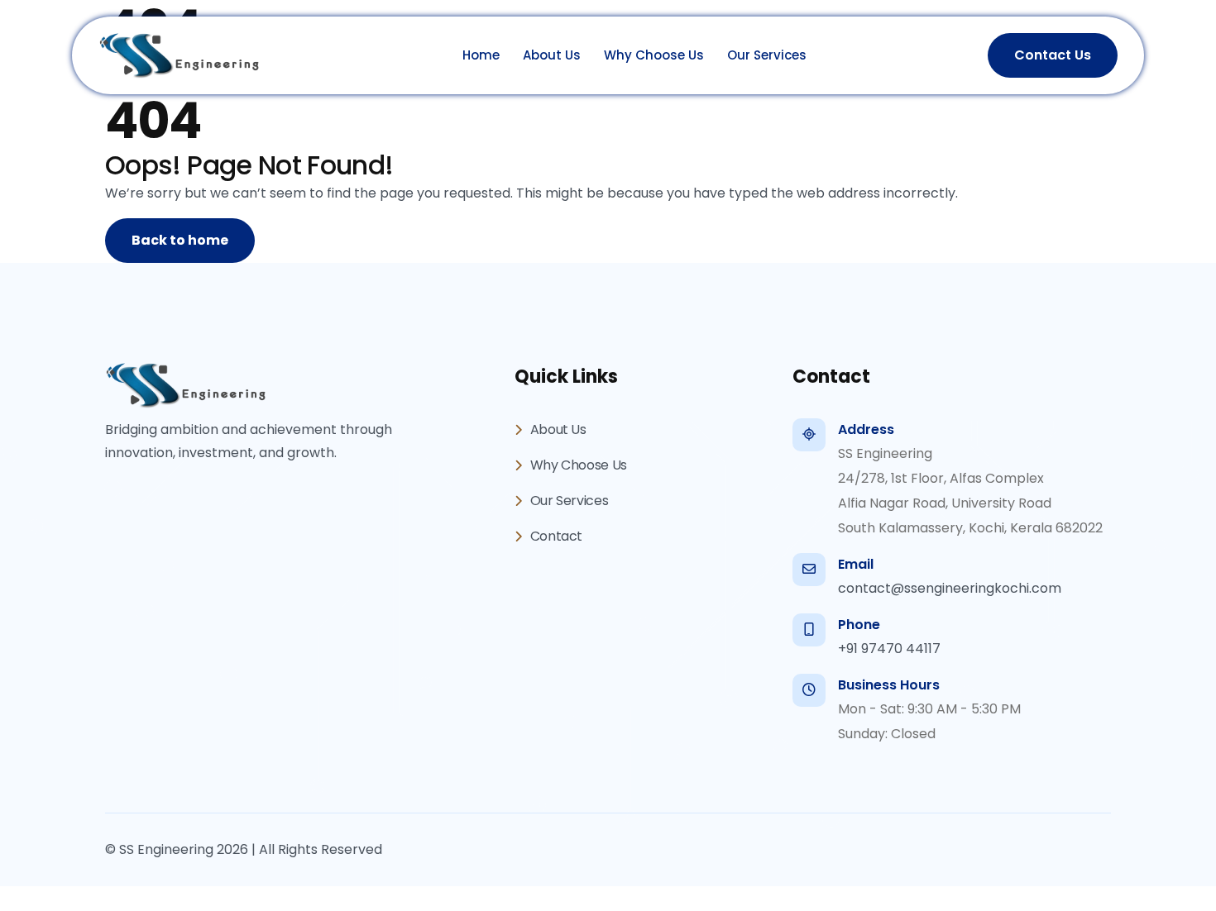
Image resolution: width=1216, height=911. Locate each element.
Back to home (180, 240)
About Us (552, 55)
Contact (554, 536)
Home (481, 55)
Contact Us (1052, 54)
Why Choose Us (654, 55)
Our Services (767, 55)
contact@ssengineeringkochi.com (949, 588)
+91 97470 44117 (889, 648)
